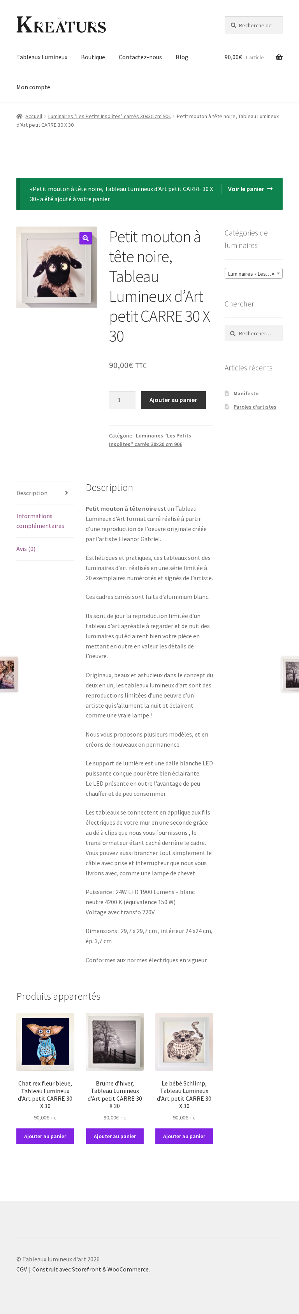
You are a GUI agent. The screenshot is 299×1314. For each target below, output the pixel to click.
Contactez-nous (140, 57)
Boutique (93, 57)
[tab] (45, 493)
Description (31, 493)
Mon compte (33, 87)
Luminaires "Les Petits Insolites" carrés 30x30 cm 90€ (109, 116)
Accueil (33, 116)
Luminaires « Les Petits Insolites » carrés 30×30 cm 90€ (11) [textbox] (255, 273)
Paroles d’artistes (255, 406)
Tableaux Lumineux (41, 57)
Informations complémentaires (40, 521)
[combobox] (254, 273)
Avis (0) (25, 549)
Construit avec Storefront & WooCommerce (90, 1269)
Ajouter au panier (173, 400)
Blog (182, 57)
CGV (21, 1269)
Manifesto (246, 393)
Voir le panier (246, 189)
